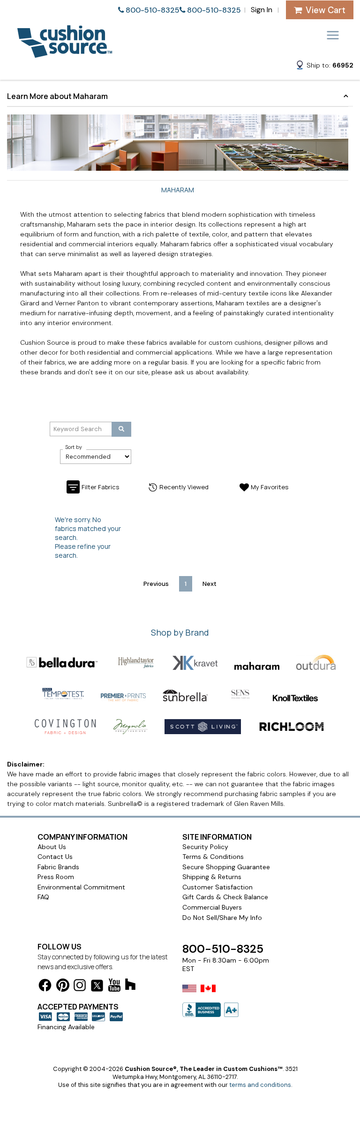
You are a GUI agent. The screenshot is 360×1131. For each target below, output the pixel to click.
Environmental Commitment (81, 887)
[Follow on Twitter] (97, 987)
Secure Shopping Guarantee (226, 867)
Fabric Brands (58, 867)
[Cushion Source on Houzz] (130, 986)
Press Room (56, 877)
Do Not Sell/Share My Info (222, 917)
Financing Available (66, 1027)
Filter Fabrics (100, 487)
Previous (156, 584)
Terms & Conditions (213, 856)
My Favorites (269, 487)
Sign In (261, 10)
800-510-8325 (153, 10)
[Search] (121, 429)
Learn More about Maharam (57, 96)
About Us (52, 847)
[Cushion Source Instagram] (79, 987)
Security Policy (205, 847)
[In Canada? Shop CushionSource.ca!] (208, 994)
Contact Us (55, 856)
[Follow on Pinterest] (62, 987)
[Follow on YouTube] (114, 987)
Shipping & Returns (211, 877)
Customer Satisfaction (217, 887)
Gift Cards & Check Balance (225, 897)
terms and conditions (260, 1085)
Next (209, 584)
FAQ (43, 897)
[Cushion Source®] (64, 53)
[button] (324, 67)
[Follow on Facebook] (45, 987)
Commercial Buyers (212, 907)
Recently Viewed (184, 487)
